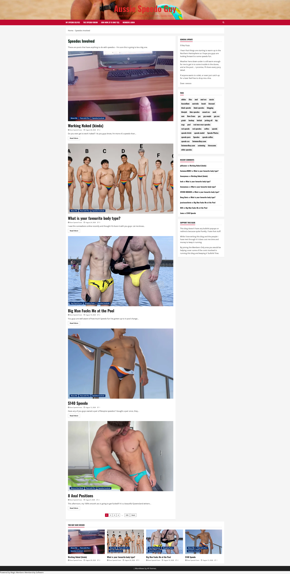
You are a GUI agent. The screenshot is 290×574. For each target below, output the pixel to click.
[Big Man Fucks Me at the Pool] (164, 542)
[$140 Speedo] (203, 542)
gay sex (216, 116)
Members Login (129, 22)
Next (133, 515)
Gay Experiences (76, 303)
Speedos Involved (98, 118)
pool (189, 124)
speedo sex (185, 141)
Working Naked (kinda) (85, 125)
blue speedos (194, 112)
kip (216, 120)
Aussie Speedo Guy (145, 8)
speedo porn (185, 137)
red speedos (196, 128)
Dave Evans (191, 116)
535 (127, 515)
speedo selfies (207, 137)
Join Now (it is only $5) (110, 22)
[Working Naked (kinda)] (86, 542)
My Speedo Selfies (73, 22)
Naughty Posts (90, 303)
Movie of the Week (77, 488)
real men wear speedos (201, 124)
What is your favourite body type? (94, 218)
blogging (210, 107)
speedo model (199, 133)
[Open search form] (223, 22)
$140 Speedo (78, 403)
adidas (183, 99)
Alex (190, 99)
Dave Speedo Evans (76, 130)
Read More (75, 138)
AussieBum (185, 103)
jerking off (208, 120)
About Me (74, 118)
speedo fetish (186, 133)
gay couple (207, 116)
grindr (183, 120)
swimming (201, 145)
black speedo (186, 107)
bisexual (212, 103)
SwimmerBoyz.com (199, 141)
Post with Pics (84, 118)
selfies (206, 128)
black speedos (199, 107)
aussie (211, 99)
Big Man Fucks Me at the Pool (91, 310)
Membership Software (34, 572)
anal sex (203, 99)
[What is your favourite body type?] (125, 542)
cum (182, 116)
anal (196, 99)
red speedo (185, 128)
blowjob (184, 112)
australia (195, 103)
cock (214, 112)
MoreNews (139, 568)
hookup (191, 120)
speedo (214, 128)
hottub (199, 120)
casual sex (206, 112)
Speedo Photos (212, 133)
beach (203, 103)
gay (199, 116)
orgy (183, 124)
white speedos (186, 149)
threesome (212, 145)
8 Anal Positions (80, 495)
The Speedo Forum (90, 22)
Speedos (196, 137)
